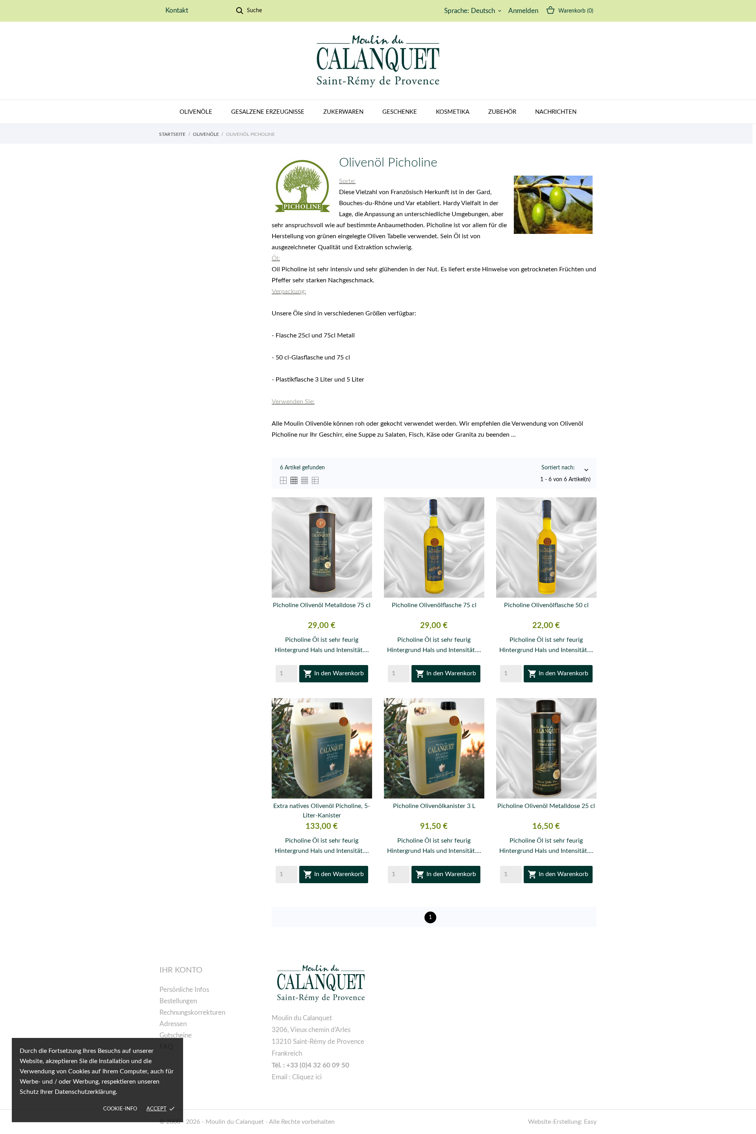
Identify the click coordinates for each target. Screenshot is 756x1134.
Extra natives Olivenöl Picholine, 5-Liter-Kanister (321, 811)
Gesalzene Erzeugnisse (267, 112)
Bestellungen (178, 1001)
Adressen (173, 1024)
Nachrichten (555, 112)
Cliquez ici (307, 1077)
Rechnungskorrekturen (192, 1012)
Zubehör (502, 112)
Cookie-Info (120, 1109)
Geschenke (399, 112)
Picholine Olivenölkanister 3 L (434, 806)
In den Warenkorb (333, 673)
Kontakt (176, 10)
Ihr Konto (180, 970)
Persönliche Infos (184, 989)
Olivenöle (196, 112)
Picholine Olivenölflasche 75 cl (434, 605)
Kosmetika (452, 112)
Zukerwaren (343, 112)
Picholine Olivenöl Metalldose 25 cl (546, 806)
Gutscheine (175, 1035)
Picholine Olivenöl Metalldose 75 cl (322, 605)
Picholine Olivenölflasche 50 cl (546, 605)
